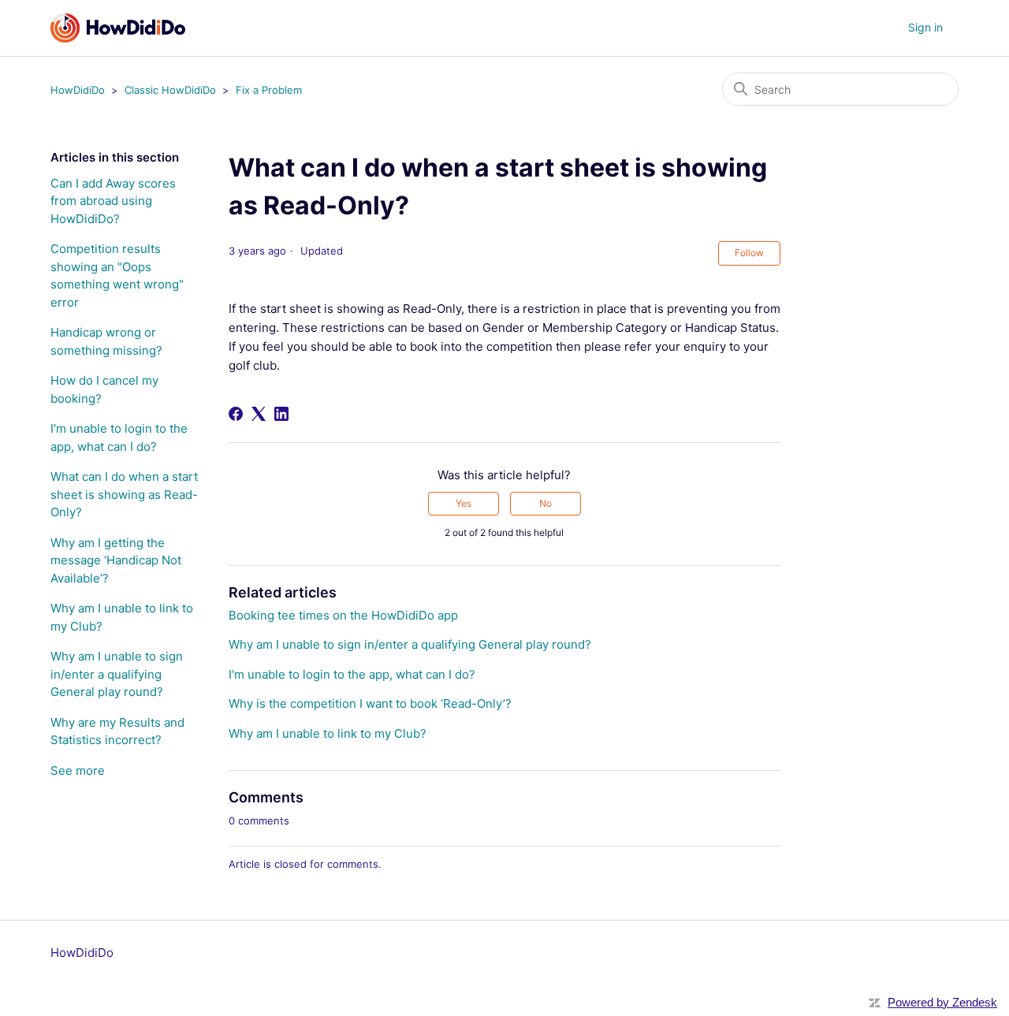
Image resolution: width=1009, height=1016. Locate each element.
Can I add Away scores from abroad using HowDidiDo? (113, 201)
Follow (749, 253)
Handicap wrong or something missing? (106, 341)
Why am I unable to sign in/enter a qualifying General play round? (116, 674)
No (545, 503)
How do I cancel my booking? (104, 389)
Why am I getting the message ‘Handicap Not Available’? (115, 560)
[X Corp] (258, 414)
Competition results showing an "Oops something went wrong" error (117, 275)
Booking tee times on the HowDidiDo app (343, 615)
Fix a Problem (269, 90)
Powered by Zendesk (942, 1002)
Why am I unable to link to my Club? (121, 617)
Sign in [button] (925, 27)
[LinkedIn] (281, 414)
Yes (463, 503)
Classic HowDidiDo (170, 90)
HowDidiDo (77, 90)
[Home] (117, 28)
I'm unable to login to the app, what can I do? (119, 437)
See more (77, 770)
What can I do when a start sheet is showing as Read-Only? (124, 494)
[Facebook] (236, 414)
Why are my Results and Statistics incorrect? (117, 731)
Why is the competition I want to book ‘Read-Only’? (370, 703)
